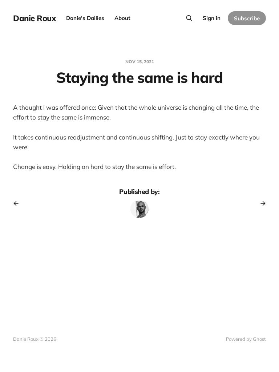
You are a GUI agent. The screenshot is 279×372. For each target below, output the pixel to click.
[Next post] (260, 203)
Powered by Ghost (246, 339)
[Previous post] (18, 203)
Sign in (212, 18)
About (122, 18)
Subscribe (247, 18)
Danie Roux (34, 18)
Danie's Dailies (85, 18)
